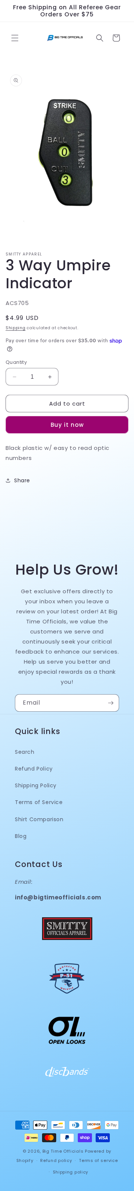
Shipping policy (71, 1172)
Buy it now (67, 425)
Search (25, 752)
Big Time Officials (63, 1151)
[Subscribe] (110, 703)
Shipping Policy (36, 785)
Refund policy (56, 1160)
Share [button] (22, 480)
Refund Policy (34, 768)
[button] (15, 38)
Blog (20, 836)
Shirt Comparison (39, 819)
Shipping (16, 328)
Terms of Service (39, 802)
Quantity (16, 362)
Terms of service (98, 1160)
